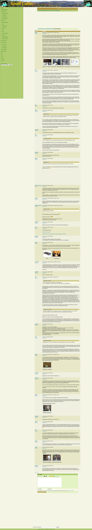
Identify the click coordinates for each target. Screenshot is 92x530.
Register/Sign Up (45, 10)
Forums (39, 10)
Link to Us (3, 58)
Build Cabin (3, 20)
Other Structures (3, 40)
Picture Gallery (3, 51)
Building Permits (4, 18)
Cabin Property (3, 11)
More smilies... (56, 476)
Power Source (4, 44)
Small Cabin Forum (42, 28)
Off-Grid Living (3, 42)
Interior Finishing (5, 36)
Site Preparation (4, 16)
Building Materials (5, 22)
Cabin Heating (4, 47)
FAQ (2, 55)
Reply (51, 10)
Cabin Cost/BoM (5, 38)
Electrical (3, 35)
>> (37, 30)
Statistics (58, 10)
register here (70, 490)
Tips (1, 53)
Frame (3, 31)
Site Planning (4, 15)
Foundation (4, 27)
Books (2, 56)
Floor (3, 29)
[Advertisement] (4, 82)
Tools (3, 24)
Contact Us (3, 60)
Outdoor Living (3, 49)
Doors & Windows (5, 33)
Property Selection (5, 13)
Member (36, 33)
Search (54, 10)
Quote (46, 33)
